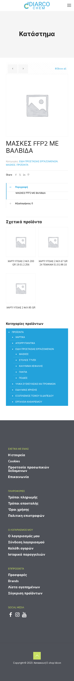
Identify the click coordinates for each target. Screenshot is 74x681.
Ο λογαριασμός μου (24, 536)
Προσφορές (17, 575)
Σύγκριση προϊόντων (25, 593)
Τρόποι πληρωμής (23, 497)
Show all (61, 68)
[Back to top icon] (37, 656)
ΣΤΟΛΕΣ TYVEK (27, 360)
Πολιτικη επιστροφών (26, 516)
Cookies (14, 461)
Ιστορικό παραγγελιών (26, 554)
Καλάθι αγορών (20, 548)
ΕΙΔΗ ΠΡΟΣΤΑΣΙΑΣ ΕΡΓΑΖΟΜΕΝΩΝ (38, 161)
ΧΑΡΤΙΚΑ (20, 337)
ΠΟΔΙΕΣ (23, 378)
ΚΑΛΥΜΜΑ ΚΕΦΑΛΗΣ (31, 366)
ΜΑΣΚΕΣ (10, 165)
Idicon (58, 663)
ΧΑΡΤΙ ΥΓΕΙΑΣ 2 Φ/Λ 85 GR (20, 307)
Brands (13, 581)
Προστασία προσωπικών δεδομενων (28, 469)
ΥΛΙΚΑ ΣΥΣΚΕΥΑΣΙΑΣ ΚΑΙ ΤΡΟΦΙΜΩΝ (35, 384)
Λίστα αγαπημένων (24, 587)
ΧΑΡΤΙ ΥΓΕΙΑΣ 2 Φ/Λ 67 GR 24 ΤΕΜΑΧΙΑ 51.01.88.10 (53, 263)
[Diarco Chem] (37, 5)
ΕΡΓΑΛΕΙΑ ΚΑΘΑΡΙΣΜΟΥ (28, 401)
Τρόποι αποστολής (23, 503)
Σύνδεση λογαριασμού (26, 542)
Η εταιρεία (16, 455)
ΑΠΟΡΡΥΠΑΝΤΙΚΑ (25, 343)
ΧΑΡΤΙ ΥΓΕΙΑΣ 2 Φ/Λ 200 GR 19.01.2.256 (21, 263)
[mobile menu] (69, 5)
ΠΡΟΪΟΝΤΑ (22, 165)
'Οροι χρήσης (18, 509)
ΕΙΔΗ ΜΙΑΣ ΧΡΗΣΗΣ (26, 390)
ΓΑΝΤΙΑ (23, 372)
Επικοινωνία (18, 477)
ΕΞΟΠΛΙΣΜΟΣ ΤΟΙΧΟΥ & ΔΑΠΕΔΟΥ (34, 396)
